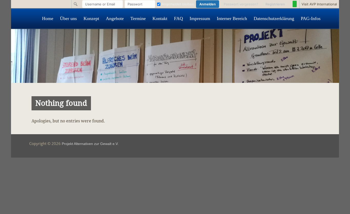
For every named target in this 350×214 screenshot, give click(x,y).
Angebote (115, 18)
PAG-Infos (311, 18)
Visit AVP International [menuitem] (319, 4)
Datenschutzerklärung (274, 18)
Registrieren (275, 4)
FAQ (178, 18)
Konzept (91, 18)
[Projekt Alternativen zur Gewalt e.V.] (175, 81)
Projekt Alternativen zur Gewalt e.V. (90, 144)
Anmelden (207, 4)
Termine (138, 18)
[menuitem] (185, 4)
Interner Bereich (232, 18)
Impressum (200, 18)
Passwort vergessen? (241, 4)
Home (47, 18)
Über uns (68, 18)
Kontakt (159, 18)
